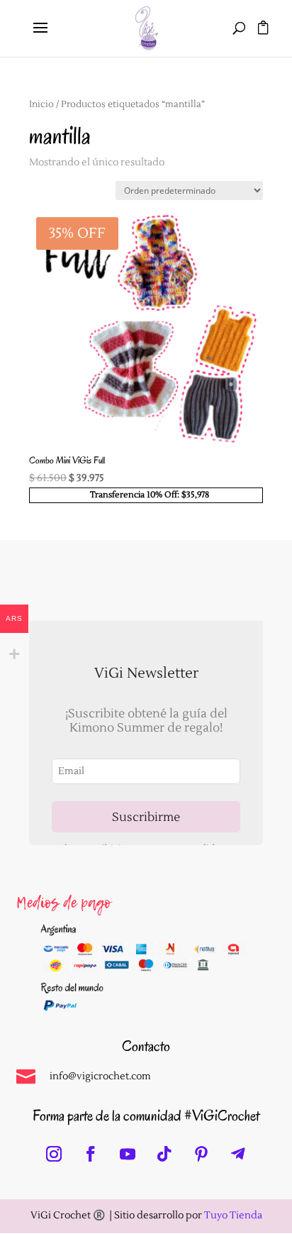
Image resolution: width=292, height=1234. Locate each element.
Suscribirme (146, 817)
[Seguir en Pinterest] (201, 1153)
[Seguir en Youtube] (127, 1153)
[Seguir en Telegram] (238, 1153)
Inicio (41, 104)
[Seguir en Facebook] (90, 1153)
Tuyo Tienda (233, 1215)
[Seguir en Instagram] (53, 1153)
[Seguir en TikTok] (164, 1153)
